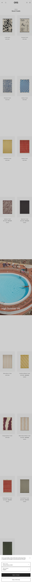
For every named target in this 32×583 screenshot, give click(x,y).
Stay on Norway (16, 579)
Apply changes (16, 575)
